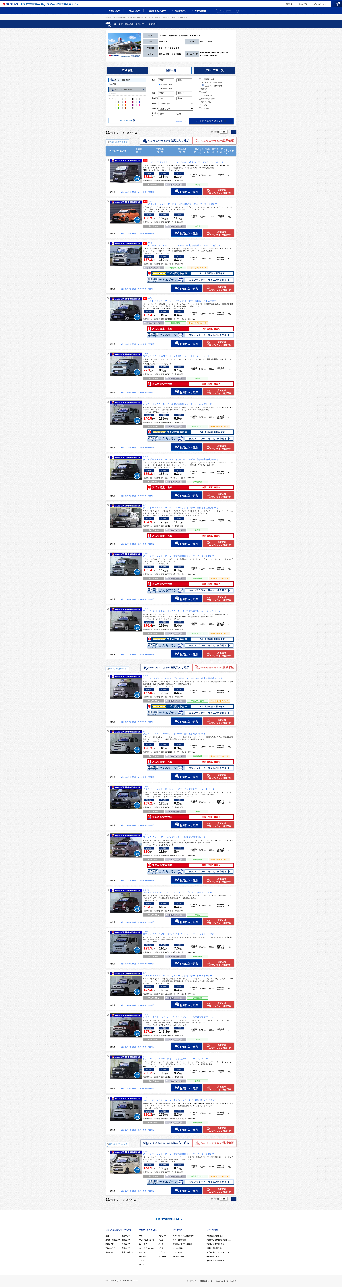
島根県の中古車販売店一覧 (138, 17)
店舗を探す (289, 4)
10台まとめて (118, 142)
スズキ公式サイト (319, 4)
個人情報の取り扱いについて (226, 1281)
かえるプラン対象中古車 (213, 86)
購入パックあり (206, 102)
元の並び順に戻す (118, 151)
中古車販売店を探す (122, 17)
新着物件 (204, 89)
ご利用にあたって (205, 1281)
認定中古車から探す (157, 11)
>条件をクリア (180, 121)
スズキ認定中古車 (208, 79)
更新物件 (204, 92)
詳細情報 (127, 70)
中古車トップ (110, 17)
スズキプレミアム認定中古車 (212, 82)
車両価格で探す (166, 88)
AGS (179, 114)
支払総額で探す (166, 84)
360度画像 (205, 108)
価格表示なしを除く (208, 99)
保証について (180, 11)
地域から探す (134, 11)
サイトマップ (191, 1281)
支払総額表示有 (206, 95)
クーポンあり (206, 105)
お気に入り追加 (189, 191)
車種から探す (114, 11)
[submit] (236, 11)
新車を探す (303, 4)
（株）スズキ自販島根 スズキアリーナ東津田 (162, 17)
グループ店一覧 (214, 70)
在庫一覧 (171, 70)
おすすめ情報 (200, 11)
